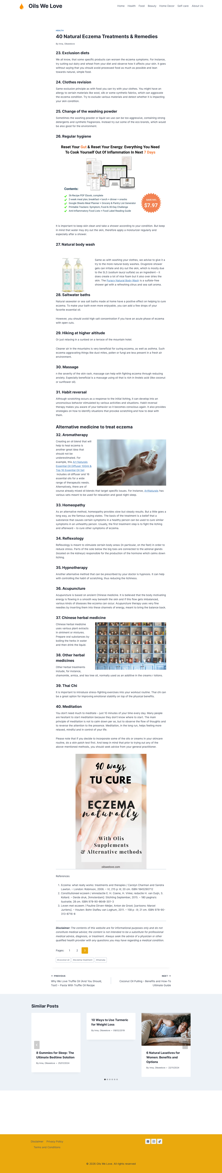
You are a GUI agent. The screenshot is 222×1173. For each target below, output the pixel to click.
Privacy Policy (55, 1141)
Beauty (152, 5)
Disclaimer (37, 1141)
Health (132, 5)
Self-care (183, 5)
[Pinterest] (147, 1141)
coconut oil (63, 960)
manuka (100, 960)
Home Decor (166, 5)
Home (121, 5)
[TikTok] (159, 1141)
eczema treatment (82, 960)
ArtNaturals (151, 490)
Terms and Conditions (47, 1147)
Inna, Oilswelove (67, 44)
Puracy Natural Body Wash (123, 280)
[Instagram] (153, 1141)
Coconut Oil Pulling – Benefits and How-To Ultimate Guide (145, 981)
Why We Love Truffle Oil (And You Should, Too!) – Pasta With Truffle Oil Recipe (76, 981)
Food (142, 5)
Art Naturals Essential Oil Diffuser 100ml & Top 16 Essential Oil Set (74, 466)
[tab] (105, 1079)
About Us (197, 5)
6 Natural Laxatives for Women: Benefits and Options (163, 1057)
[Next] (185, 1045)
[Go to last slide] (37, 1045)
